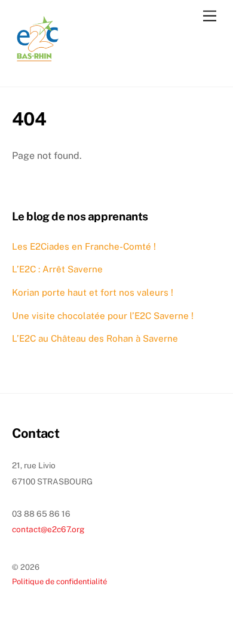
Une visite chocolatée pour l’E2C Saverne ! (103, 316)
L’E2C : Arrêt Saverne (57, 269)
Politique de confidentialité (59, 581)
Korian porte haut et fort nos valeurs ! (92, 292)
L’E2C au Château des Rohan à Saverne (95, 338)
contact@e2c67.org (48, 529)
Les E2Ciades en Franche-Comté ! (84, 246)
